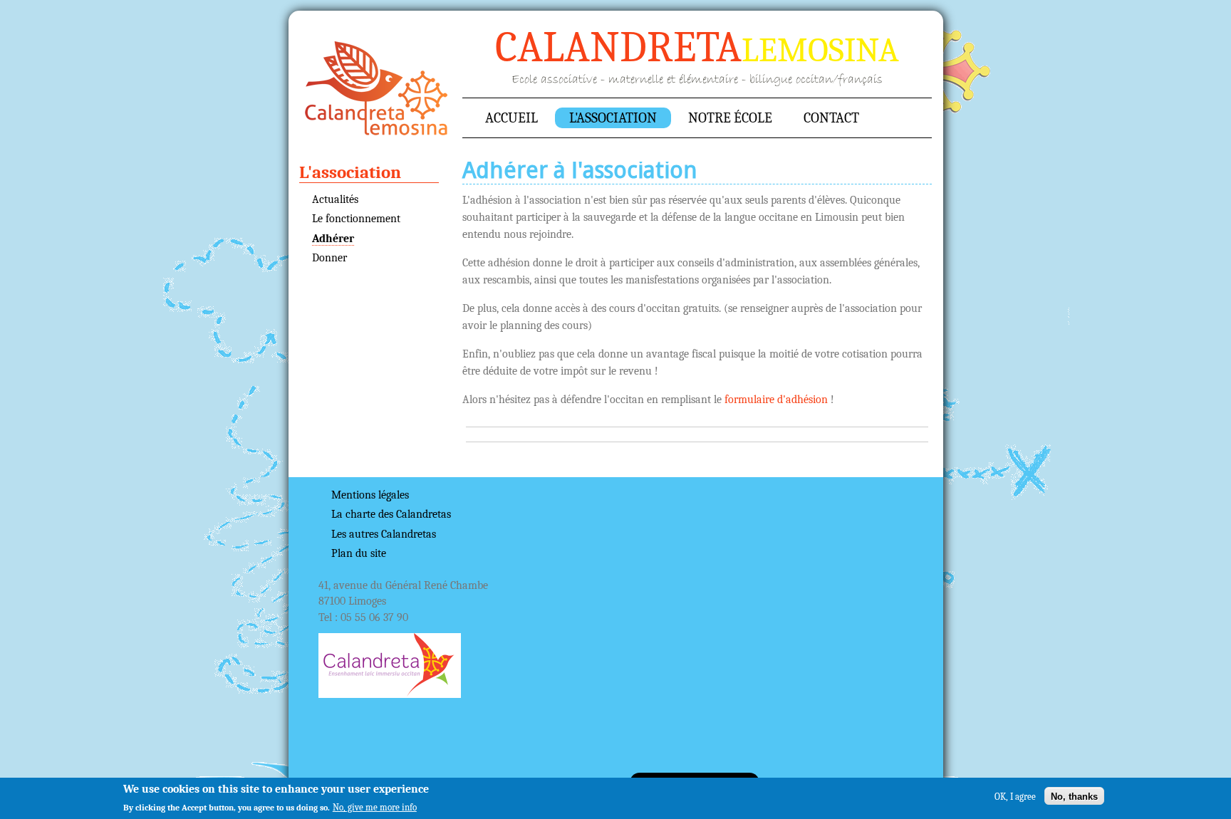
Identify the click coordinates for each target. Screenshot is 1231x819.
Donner (329, 257)
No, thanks (1074, 796)
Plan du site (358, 553)
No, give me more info (375, 807)
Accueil (376, 88)
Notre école (730, 118)
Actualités (335, 199)
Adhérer (333, 238)
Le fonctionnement (356, 218)
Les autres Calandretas (383, 534)
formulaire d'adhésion (776, 399)
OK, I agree (1015, 796)
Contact (831, 118)
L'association (613, 118)
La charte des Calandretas (391, 514)
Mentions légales (370, 495)
